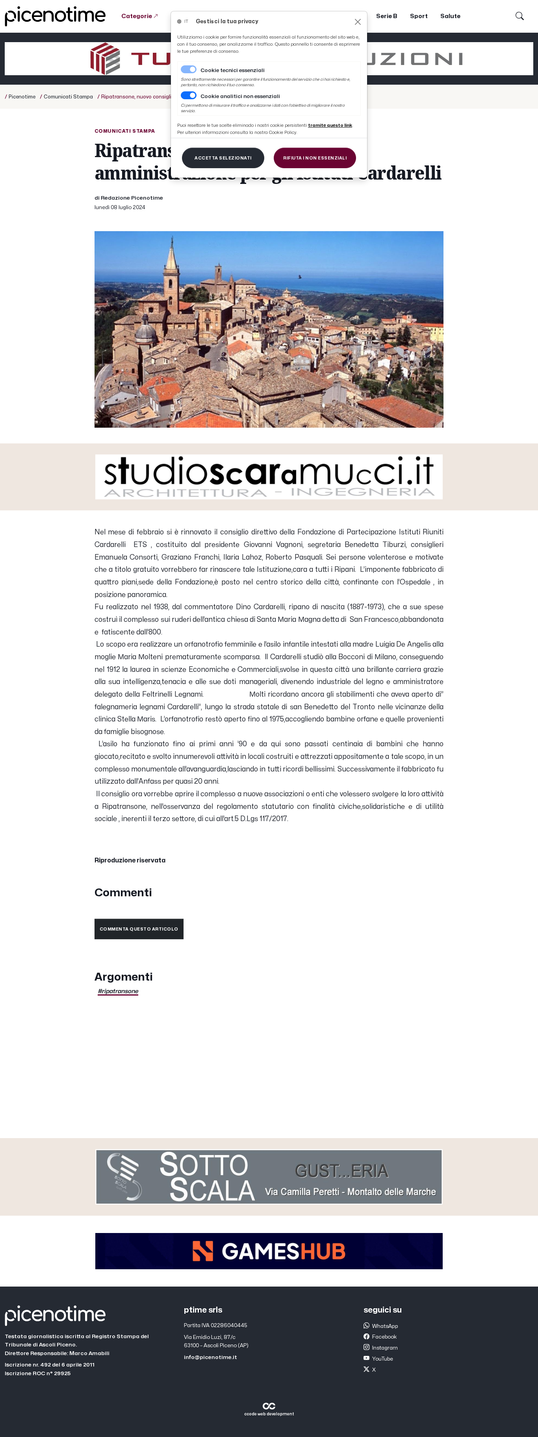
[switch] (189, 95)
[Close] (358, 22)
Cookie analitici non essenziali (240, 96)
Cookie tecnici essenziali (232, 70)
